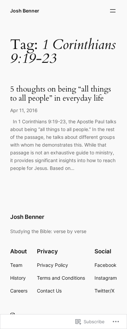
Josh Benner (24, 11)
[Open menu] (113, 11)
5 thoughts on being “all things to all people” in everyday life (60, 94)
